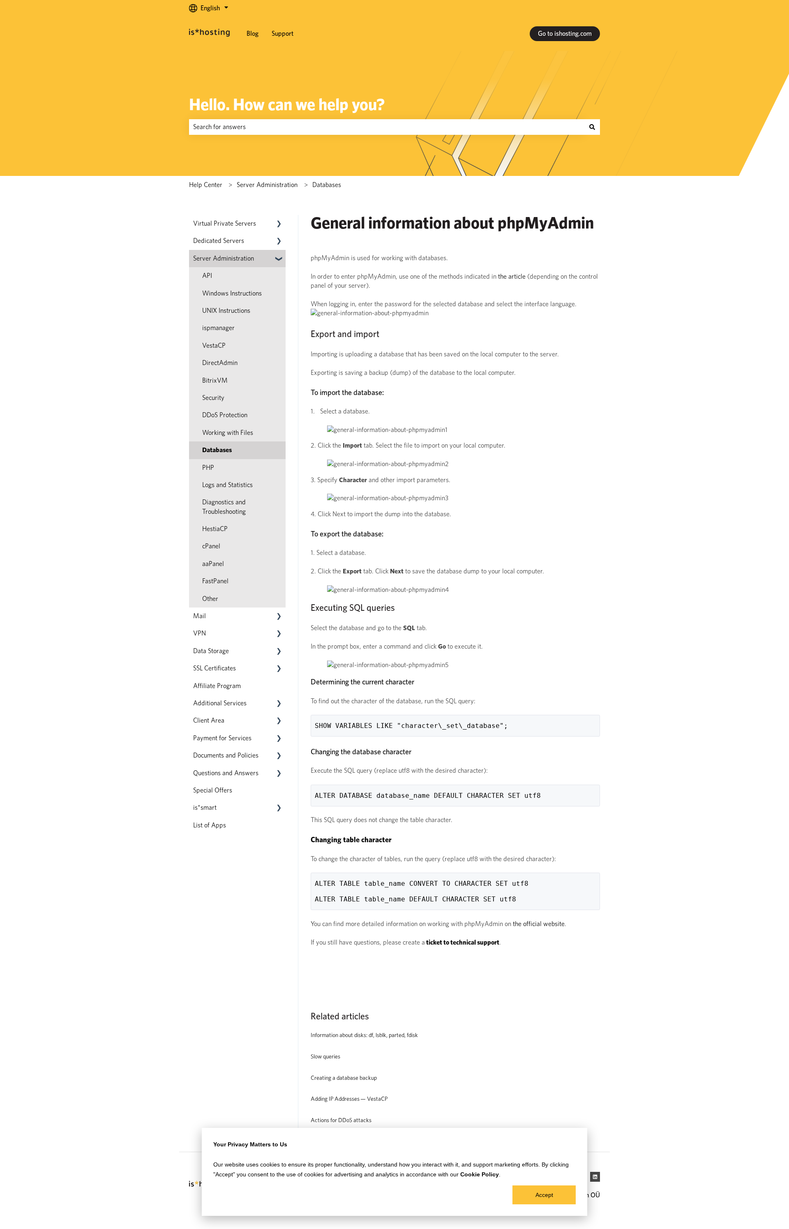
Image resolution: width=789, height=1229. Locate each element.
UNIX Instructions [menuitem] (226, 310)
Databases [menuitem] (217, 450)
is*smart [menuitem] (205, 807)
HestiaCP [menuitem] (215, 529)
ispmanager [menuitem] (218, 328)
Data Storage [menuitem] (211, 651)
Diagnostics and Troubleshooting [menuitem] (224, 506)
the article (512, 276)
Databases (326, 185)
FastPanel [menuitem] (215, 581)
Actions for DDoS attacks (341, 1120)
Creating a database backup (344, 1077)
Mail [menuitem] (199, 616)
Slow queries (325, 1056)
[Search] (592, 127)
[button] (279, 224)
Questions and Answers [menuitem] (225, 773)
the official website (539, 924)
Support (282, 33)
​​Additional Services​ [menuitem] (220, 703)
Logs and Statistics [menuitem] (227, 485)
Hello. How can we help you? (287, 104)
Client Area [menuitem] (208, 720)
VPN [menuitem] (199, 633)
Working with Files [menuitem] (227, 433)
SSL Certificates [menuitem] (214, 668)
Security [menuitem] (213, 398)
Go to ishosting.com (565, 33)
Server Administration (267, 185)
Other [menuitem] (210, 599)
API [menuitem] (207, 276)
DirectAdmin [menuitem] (220, 363)
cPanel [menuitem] (211, 546)
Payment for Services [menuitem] (222, 738)
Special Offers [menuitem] (212, 790)
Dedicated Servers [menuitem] (218, 241)
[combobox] (386, 127)
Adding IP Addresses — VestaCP (349, 1098)
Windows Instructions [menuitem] (232, 293)
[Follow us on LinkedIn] (595, 1177)
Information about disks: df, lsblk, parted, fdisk (364, 1035)
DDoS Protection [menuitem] (224, 415)
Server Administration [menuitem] (223, 258)
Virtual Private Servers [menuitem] (224, 223)
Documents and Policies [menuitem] (225, 755)
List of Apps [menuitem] (209, 825)
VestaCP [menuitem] (214, 345)
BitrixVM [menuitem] (215, 380)
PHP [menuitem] (208, 467)
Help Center (205, 185)
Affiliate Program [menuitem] (217, 686)
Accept (544, 1195)
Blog (252, 33)
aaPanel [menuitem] (213, 564)
